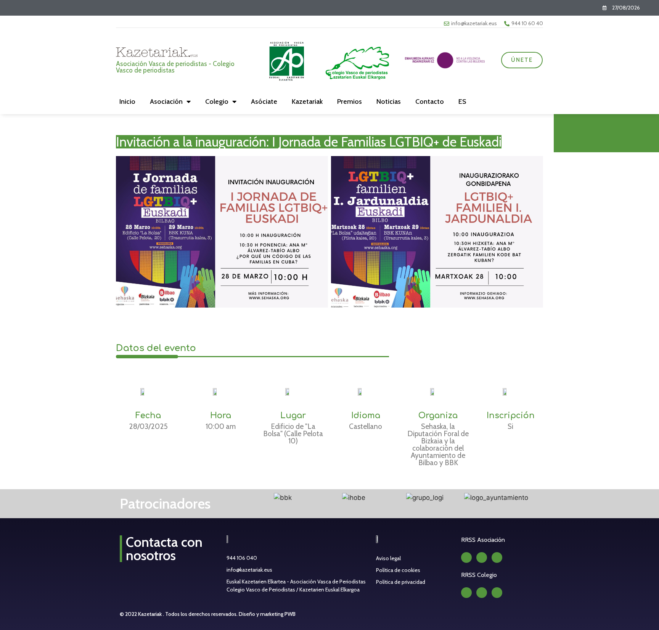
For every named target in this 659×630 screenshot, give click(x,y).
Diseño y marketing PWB (267, 614)
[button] (239, 497)
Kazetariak (307, 101)
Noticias (388, 101)
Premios (349, 101)
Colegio (216, 101)
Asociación (166, 101)
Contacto (429, 101)
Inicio (127, 101)
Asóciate (264, 101)
